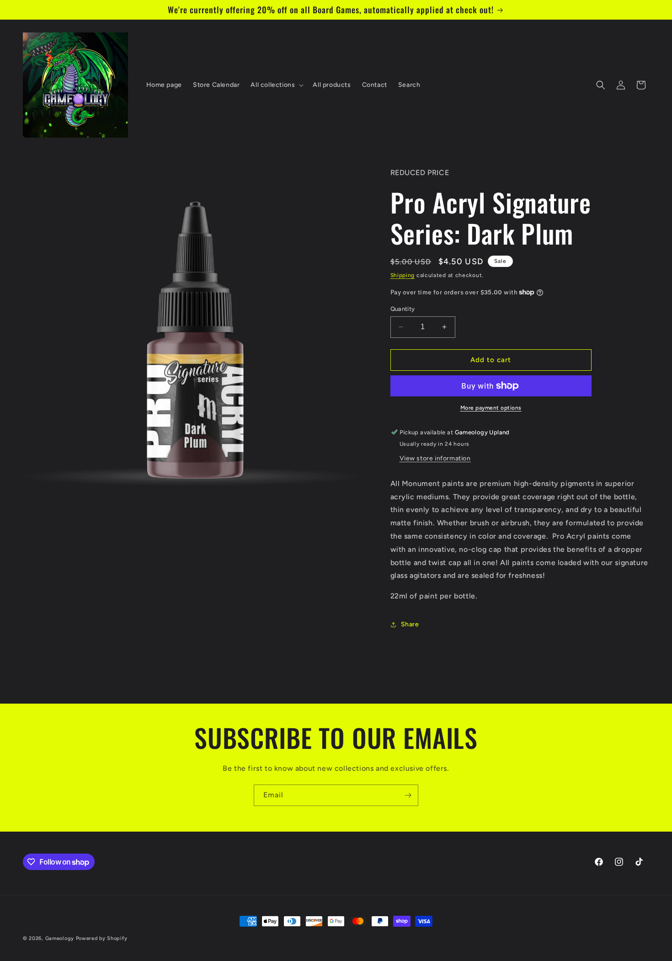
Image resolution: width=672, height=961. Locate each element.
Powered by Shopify (102, 938)
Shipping (402, 275)
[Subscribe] (408, 795)
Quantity (402, 308)
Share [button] (410, 624)
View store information (435, 458)
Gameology (59, 938)
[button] (276, 85)
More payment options (491, 408)
